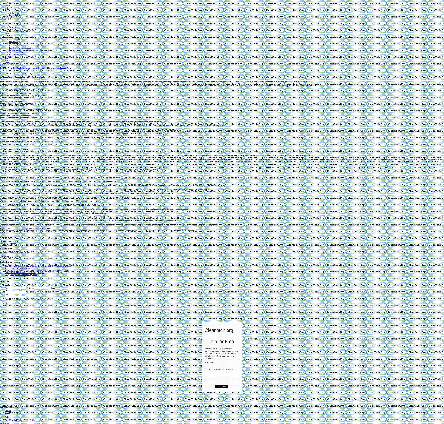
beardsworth (49, 74)
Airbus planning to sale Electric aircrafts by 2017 (22, 268)
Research (28, 74)
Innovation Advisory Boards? (15, 277)
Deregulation (27, 229)
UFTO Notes (37, 74)
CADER (8, 229)
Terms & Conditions (12, 13)
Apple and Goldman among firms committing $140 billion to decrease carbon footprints (36, 271)
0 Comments (17, 74)
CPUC (19, 229)
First (28, 288)
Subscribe (222, 386)
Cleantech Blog (14, 257)
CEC (14, 229)
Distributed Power (39, 229)
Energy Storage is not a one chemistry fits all (21, 275)
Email (7, 290)
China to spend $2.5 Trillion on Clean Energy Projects (24, 273)
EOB (49, 229)
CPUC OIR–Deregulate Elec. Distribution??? (36, 68)
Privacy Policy (14, 15)
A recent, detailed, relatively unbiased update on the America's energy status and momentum (38, 266)
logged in (13, 253)
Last (53, 288)
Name (7, 286)
